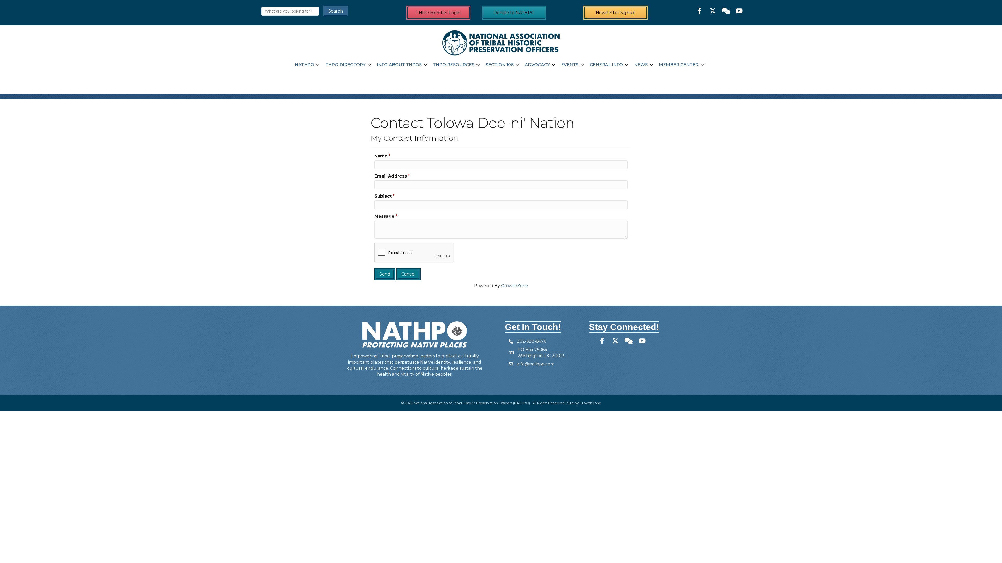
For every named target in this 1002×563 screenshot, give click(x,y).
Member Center (679, 64)
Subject (383, 196)
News (641, 64)
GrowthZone (514, 285)
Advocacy (537, 64)
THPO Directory (345, 64)
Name (380, 156)
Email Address (390, 176)
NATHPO (304, 64)
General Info (606, 64)
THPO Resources (453, 64)
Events (569, 64)
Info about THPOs (399, 64)
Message (384, 216)
